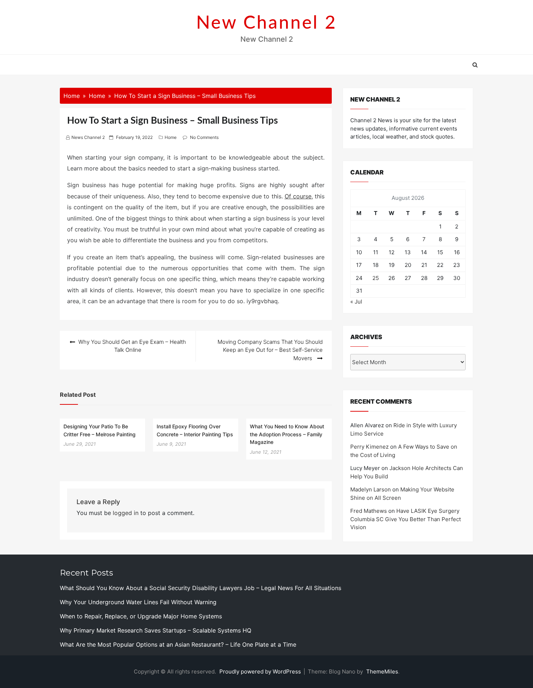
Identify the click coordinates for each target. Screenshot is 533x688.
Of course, (299, 196)
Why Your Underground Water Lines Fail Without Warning (138, 602)
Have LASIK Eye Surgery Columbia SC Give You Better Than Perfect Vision (405, 519)
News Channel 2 (88, 137)
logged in (126, 512)
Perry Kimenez (369, 446)
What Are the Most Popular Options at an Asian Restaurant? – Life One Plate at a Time (178, 644)
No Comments (204, 137)
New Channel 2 (266, 23)
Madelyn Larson (370, 489)
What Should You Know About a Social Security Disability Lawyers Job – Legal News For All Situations (200, 588)
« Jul (356, 301)
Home (171, 137)
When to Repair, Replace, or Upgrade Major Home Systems (141, 616)
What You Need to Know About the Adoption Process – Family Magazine (287, 434)
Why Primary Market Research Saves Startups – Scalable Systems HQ (155, 630)
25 (375, 278)
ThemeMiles (382, 671)
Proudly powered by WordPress (260, 671)
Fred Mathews (368, 510)
